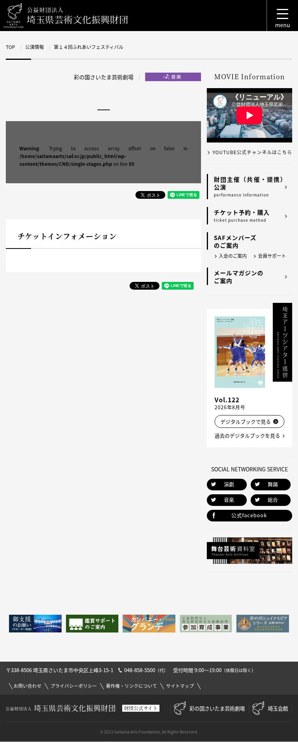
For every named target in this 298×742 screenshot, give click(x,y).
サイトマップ (180, 686)
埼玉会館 (278, 708)
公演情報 (34, 46)
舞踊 (273, 484)
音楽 (229, 499)
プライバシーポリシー (73, 686)
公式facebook (249, 515)
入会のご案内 (233, 255)
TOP (10, 46)
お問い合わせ (28, 686)
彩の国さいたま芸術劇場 (217, 708)
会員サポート (272, 255)
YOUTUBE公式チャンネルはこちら (252, 152)
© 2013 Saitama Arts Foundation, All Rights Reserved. (149, 732)
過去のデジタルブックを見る (247, 435)
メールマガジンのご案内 (238, 277)
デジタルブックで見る (245, 421)
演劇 (229, 484)
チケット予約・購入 (242, 215)
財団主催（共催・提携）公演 (250, 186)
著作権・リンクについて (131, 686)
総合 (273, 499)
